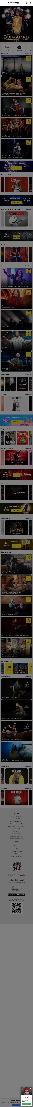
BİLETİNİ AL (26, 1104)
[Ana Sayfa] (13, 3)
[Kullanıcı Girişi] (30, 2)
